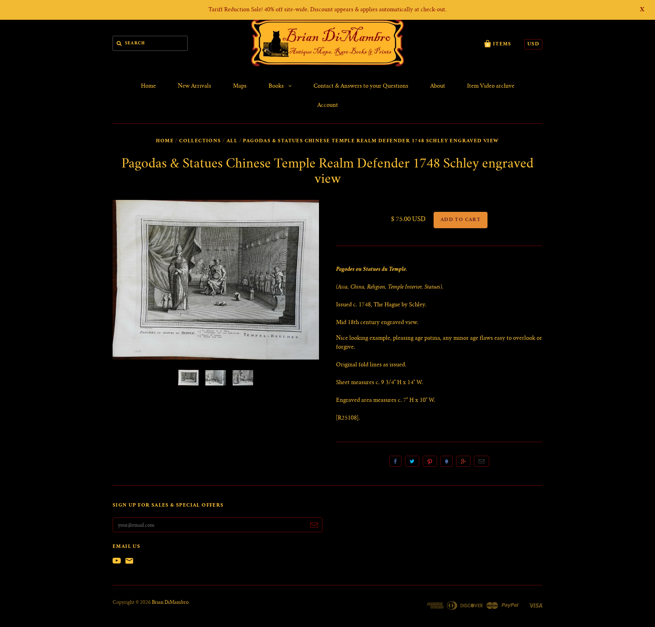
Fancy (446, 461)
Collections (200, 141)
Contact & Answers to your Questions (361, 86)
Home (148, 86)
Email (481, 461)
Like (395, 461)
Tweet (412, 461)
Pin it (430, 461)
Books (276, 86)
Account (327, 105)
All (232, 141)
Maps (240, 86)
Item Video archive (490, 86)
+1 (463, 461)
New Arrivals (194, 86)
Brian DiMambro (170, 602)
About (437, 86)
